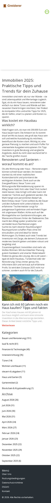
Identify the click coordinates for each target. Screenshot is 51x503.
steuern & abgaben (13, 371)
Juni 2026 (8, 411)
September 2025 (11, 460)
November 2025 (12, 449)
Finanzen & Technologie (16, 349)
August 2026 (10, 399)
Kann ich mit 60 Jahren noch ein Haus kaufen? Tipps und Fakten (25, 306)
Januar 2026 (10, 438)
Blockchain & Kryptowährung (18, 388)
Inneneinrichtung (12, 355)
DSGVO (5, 486)
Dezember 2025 (12, 444)
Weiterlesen (8, 325)
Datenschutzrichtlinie (12, 482)
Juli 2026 (8, 405)
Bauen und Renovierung (16, 338)
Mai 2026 (8, 416)
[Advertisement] (25, 41)
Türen (7, 360)
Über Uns (6, 474)
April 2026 (9, 422)
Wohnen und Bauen (14, 366)
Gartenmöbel (10, 382)
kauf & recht (10, 343)
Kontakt (6, 491)
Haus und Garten (12, 377)
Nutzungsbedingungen (13, 478)
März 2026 (9, 427)
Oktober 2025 (11, 455)
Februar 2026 (10, 433)
